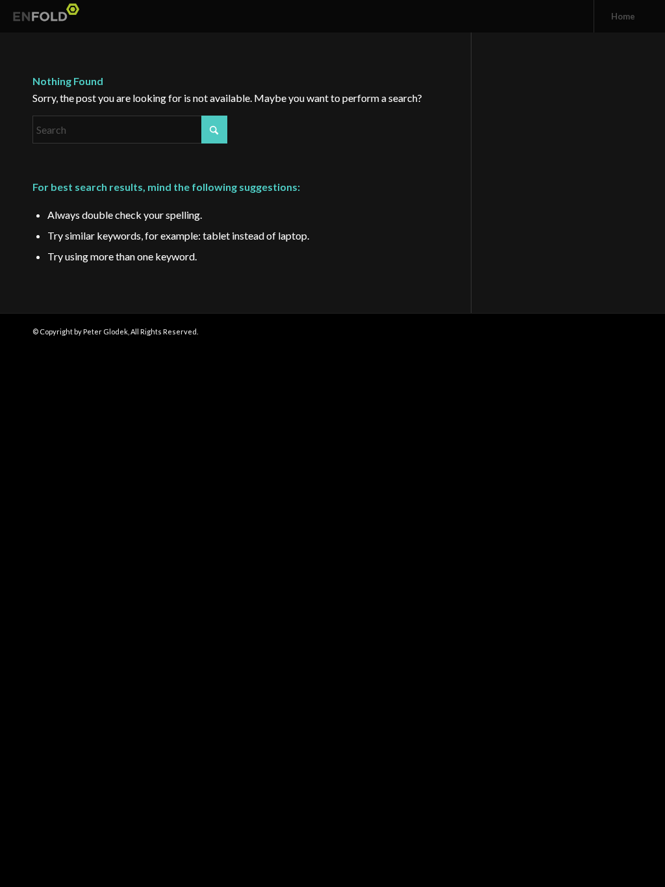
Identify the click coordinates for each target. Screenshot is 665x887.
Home (623, 16)
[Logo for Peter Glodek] (48, 16)
